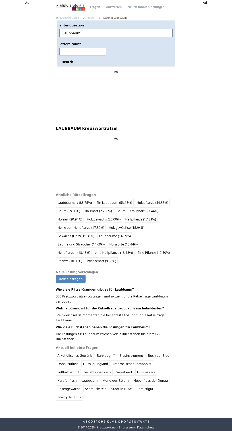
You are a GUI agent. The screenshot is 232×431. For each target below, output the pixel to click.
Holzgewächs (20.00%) (104, 219)
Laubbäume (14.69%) (115, 236)
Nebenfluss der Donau (150, 380)
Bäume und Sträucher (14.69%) (81, 244)
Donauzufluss (67, 364)
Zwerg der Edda (69, 397)
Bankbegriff (106, 355)
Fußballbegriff (68, 372)
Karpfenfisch (67, 380)
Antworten (114, 7)
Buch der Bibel (159, 355)
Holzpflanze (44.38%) (152, 202)
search (67, 62)
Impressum (127, 427)
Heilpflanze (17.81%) (140, 219)
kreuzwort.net (107, 427)
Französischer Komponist (132, 364)
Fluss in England (95, 364)
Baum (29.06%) (68, 211)
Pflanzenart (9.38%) (101, 261)
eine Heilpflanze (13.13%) (114, 252)
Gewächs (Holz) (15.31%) (75, 236)
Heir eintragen (71, 279)
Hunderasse (146, 372)
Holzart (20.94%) (69, 219)
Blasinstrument (131, 355)
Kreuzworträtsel (70, 17)
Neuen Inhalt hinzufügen (146, 7)
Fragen (95, 7)
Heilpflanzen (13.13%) (73, 252)
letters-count (70, 44)
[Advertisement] (27, 59)
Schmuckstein (96, 389)
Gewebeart (124, 372)
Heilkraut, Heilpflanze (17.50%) (80, 227)
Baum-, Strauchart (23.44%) (137, 211)
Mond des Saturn (115, 380)
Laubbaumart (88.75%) (74, 202)
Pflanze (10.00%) (69, 261)
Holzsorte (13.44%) (123, 244)
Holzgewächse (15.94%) (126, 227)
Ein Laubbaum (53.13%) (114, 202)
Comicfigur (144, 389)
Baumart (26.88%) (98, 211)
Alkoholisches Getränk (74, 355)
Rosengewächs (68, 389)
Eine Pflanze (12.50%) (154, 252)
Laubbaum (89, 380)
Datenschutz (145, 427)
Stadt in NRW (121, 389)
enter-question (71, 25)
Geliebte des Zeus (97, 372)
